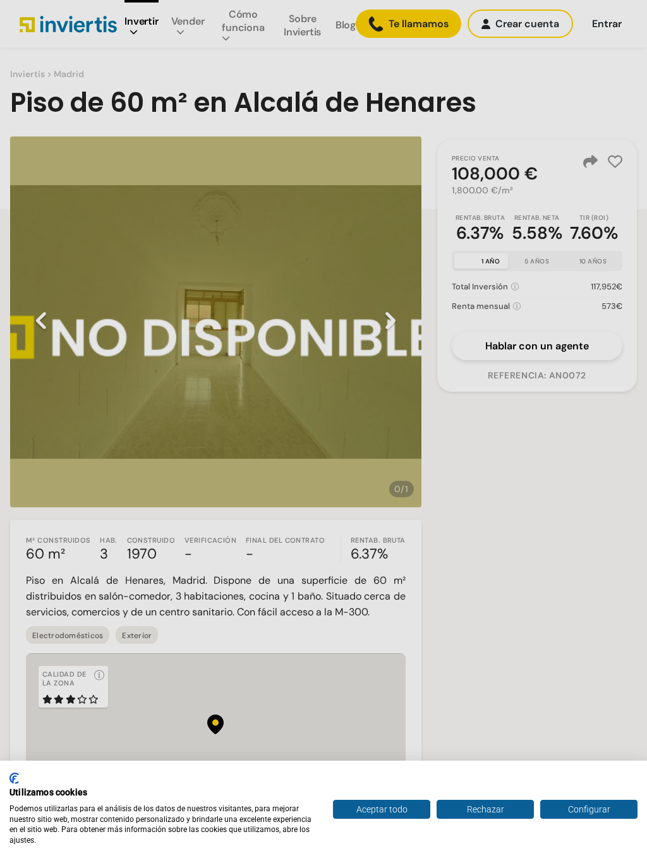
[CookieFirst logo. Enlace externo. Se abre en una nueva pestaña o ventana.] (14, 778)
